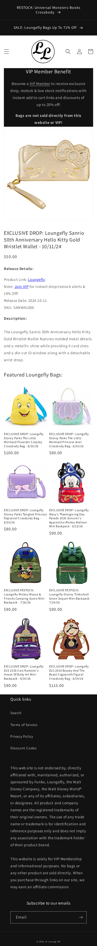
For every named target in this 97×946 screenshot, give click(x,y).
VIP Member (40, 83)
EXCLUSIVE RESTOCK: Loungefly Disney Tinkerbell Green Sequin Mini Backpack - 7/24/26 (70, 596)
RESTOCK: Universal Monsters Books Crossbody (48, 10)
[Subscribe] (80, 917)
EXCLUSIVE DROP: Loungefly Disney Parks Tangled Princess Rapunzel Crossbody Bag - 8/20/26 (25, 516)
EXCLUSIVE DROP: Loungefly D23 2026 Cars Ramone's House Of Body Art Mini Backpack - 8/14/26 (24, 672)
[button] (6, 51)
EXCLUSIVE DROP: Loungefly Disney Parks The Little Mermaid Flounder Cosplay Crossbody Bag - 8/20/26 (24, 440)
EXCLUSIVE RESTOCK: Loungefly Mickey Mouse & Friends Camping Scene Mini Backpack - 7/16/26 (24, 596)
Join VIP (21, 286)
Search (16, 712)
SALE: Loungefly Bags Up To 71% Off (46, 27)
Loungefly (36, 279)
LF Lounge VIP (53, 941)
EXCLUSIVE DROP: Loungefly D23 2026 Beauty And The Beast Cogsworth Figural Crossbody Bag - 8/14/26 (69, 672)
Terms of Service (24, 724)
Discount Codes (23, 748)
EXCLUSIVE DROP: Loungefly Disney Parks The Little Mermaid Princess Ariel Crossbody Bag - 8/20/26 (69, 440)
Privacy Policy (21, 736)
